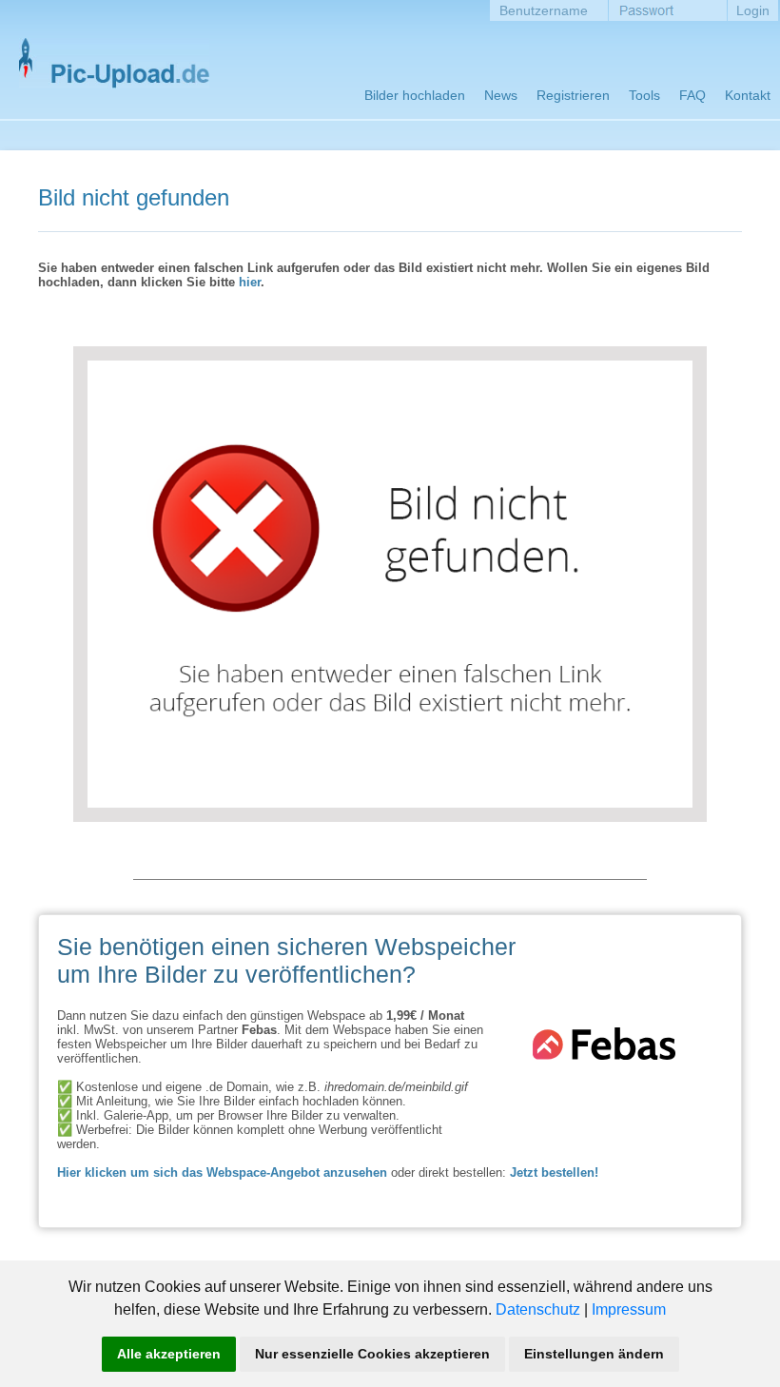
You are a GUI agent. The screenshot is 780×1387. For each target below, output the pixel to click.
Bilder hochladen (414, 95)
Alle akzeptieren (169, 1353)
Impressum (629, 1309)
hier (250, 282)
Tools (644, 95)
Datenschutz (538, 1309)
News (500, 95)
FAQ (692, 95)
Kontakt (747, 95)
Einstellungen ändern (594, 1353)
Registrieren (573, 95)
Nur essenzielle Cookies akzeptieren (372, 1353)
